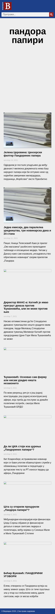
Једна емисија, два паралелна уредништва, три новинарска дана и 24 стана (27, 230)
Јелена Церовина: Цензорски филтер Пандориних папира (23, 154)
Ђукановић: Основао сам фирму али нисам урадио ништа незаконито (25, 380)
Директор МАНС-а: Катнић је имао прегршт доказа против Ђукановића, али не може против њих (26, 307)
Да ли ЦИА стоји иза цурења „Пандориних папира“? (22, 448)
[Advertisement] (27, 80)
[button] (51, 6)
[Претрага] (51, 14)
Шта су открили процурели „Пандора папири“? (21, 508)
